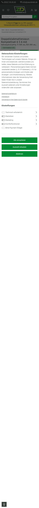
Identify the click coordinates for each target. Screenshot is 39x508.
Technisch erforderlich (14, 112)
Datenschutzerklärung (9, 93)
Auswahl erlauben (19, 147)
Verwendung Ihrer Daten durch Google (14, 99)
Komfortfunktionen (13, 124)
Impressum (5, 96)
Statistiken (10, 116)
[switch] (3, 116)
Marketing (9, 120)
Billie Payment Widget (14, 128)
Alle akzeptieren (20, 140)
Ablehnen (19, 154)
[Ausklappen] (36, 112)
